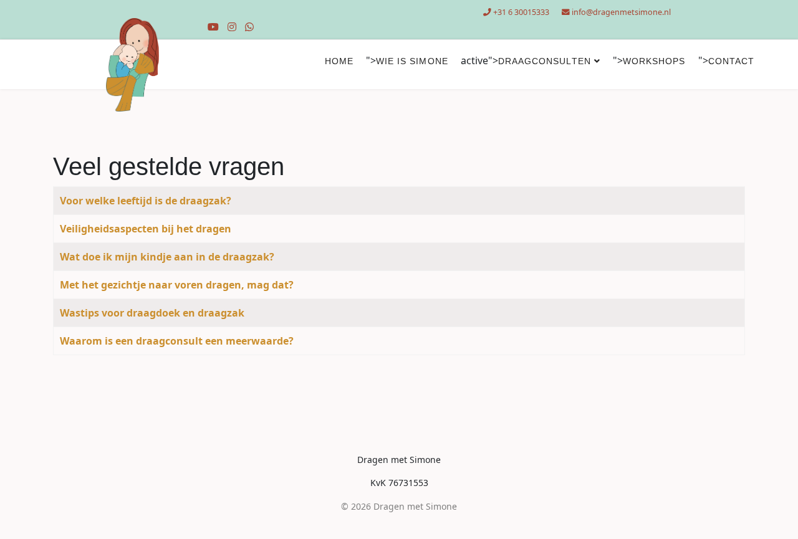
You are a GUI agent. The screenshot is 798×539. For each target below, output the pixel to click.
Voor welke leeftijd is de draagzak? (145, 200)
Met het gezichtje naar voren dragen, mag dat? (177, 285)
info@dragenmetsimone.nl (621, 12)
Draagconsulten (544, 61)
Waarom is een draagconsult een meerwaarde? (177, 341)
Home (339, 61)
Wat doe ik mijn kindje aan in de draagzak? (167, 257)
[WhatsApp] (249, 27)
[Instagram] (232, 27)
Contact (731, 61)
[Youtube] (213, 27)
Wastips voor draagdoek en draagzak (152, 313)
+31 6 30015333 (521, 12)
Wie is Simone (412, 61)
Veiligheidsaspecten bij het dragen (145, 229)
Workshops (654, 61)
